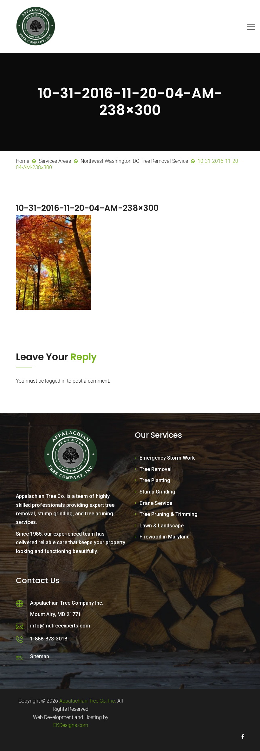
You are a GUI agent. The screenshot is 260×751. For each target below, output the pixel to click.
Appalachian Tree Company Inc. (66, 603)
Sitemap (39, 656)
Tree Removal (156, 469)
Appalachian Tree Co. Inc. (87, 701)
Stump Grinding (157, 492)
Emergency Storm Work (167, 458)
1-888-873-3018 (48, 639)
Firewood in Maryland (165, 537)
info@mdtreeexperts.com (60, 626)
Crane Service (156, 503)
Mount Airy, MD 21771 (55, 614)
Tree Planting (155, 480)
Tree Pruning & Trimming (169, 514)
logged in (55, 381)
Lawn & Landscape (162, 526)
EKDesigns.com (70, 725)
